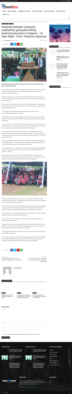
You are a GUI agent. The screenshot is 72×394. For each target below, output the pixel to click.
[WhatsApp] (21, 44)
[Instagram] (64, 1)
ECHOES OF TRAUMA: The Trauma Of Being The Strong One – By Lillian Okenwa (39, 296)
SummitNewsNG (7, 40)
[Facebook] (62, 1)
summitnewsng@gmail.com (31, 387)
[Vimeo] (67, 1)
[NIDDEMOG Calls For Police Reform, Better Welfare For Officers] (9, 289)
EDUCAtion (11, 23)
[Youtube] (69, 1)
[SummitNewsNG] (2, 40)
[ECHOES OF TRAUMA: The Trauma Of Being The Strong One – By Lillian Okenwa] (39, 289)
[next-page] (5, 301)
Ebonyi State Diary (8, 21)
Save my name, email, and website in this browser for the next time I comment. (21, 334)
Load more (59, 81)
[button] (68, 18)
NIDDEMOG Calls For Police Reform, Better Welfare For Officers (7, 296)
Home (3, 21)
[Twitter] (66, 1)
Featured (3, 292)
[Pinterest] (18, 44)
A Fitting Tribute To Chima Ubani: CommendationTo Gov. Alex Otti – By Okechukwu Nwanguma (24, 296)
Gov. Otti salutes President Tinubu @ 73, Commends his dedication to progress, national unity (37, 260)
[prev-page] (2, 301)
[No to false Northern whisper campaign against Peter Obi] (52, 51)
